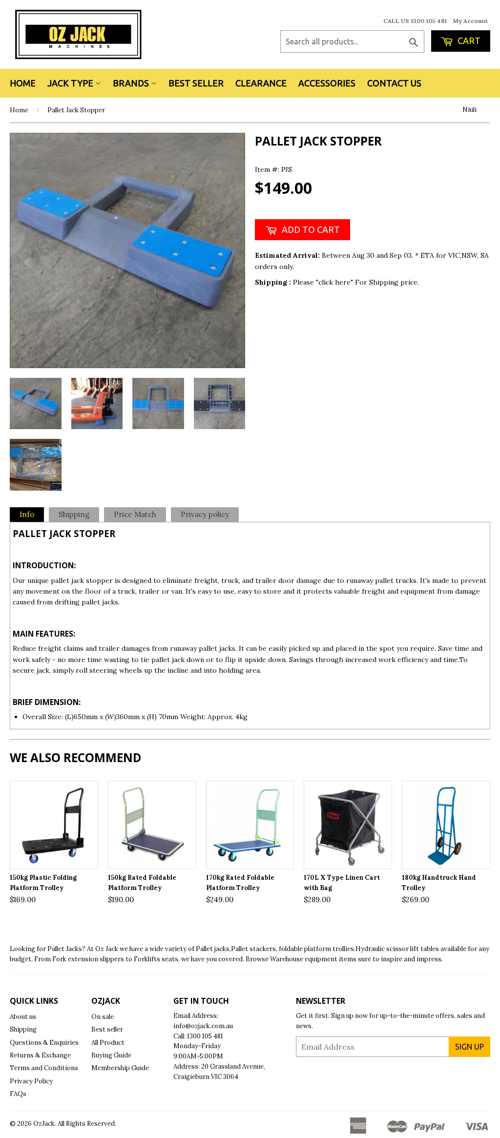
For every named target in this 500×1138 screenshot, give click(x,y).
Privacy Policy (31, 1081)
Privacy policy (205, 514)
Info (27, 514)
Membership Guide (120, 1068)
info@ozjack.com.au (203, 1026)
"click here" (335, 282)
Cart (468, 40)
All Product (108, 1042)
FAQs (18, 1094)
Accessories (326, 83)
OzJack (44, 1123)
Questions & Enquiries (44, 1042)
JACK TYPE (71, 83)
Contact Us (394, 83)
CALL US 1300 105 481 (415, 20)
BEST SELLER (196, 83)
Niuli (469, 109)
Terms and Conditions (44, 1068)
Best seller (107, 1029)
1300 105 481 (205, 1036)
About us (23, 1017)
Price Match (135, 514)
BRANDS (132, 83)
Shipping (74, 514)
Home (23, 83)
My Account (470, 20)
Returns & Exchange (40, 1055)
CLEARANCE (261, 83)
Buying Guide (111, 1055)
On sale (102, 1017)
